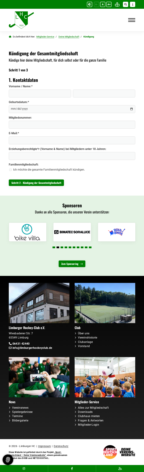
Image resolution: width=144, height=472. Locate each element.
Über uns (83, 333)
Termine (17, 416)
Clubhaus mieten (89, 416)
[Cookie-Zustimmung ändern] (8, 460)
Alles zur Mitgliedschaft (93, 407)
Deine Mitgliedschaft (68, 36)
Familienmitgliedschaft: (24, 164)
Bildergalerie (20, 420)
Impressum (44, 446)
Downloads (85, 412)
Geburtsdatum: (19, 102)
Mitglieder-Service (45, 36)
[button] (54, 247)
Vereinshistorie (87, 337)
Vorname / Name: (20, 86)
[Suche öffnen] (125, 4)
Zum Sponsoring (69, 264)
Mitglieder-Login (88, 424)
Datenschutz (61, 446)
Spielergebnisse (22, 412)
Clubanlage (85, 342)
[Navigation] (130, 20)
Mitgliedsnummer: (20, 117)
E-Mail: (14, 133)
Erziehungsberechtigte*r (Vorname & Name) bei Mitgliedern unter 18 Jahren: (57, 149)
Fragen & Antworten (90, 420)
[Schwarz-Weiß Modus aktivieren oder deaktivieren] (89, 4)
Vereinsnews (20, 407)
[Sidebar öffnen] (132, 4)
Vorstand (84, 346)
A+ (108, 4)
